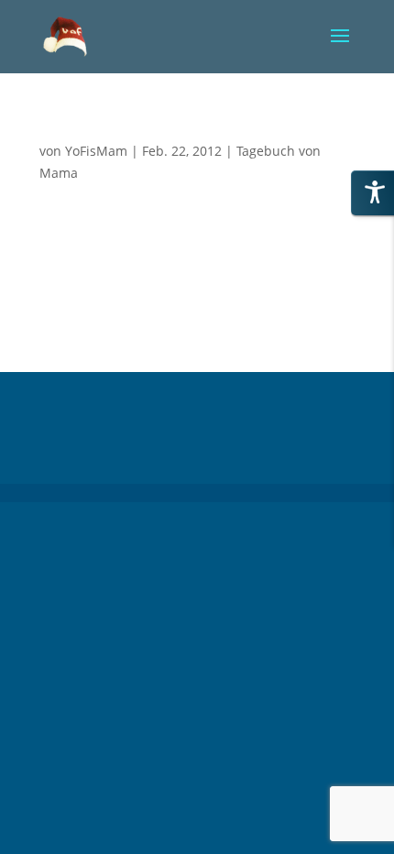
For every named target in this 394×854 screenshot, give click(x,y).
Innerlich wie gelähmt (113, 133)
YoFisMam (96, 150)
